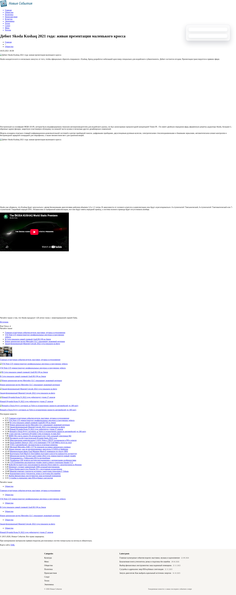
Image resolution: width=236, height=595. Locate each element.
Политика (48, 569)
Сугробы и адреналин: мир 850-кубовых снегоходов (31, 478)
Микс (46, 562)
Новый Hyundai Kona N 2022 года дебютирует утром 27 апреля (26, 401)
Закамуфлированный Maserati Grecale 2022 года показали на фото (32, 344)
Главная (8, 42)
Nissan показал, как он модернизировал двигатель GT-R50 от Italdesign (38, 449)
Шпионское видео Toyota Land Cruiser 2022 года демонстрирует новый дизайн (43, 456)
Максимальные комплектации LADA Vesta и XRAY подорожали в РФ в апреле (43, 440)
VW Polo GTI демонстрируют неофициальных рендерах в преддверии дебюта (33, 368)
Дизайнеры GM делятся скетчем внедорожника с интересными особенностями (43, 460)
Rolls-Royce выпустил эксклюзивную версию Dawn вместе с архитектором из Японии (45, 465)
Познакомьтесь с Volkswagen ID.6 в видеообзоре (30, 458)
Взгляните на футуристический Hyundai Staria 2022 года (33, 438)
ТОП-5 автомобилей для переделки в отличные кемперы (34, 445)
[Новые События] (16, 6)
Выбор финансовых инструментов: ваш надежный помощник (35, 476)
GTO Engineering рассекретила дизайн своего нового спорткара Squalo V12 (41, 462)
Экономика (49, 584)
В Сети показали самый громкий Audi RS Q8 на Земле (28, 339)
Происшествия (50, 573)
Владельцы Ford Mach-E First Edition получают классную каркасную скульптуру (43, 454)
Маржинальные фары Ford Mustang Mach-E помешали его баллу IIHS (39, 451)
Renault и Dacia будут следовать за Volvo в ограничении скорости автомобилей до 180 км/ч (38, 410)
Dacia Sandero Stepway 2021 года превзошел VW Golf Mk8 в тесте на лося (41, 442)
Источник (4, 322)
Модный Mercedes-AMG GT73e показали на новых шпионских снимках (40, 447)
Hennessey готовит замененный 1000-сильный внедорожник (34, 467)
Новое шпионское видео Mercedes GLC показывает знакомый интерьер (35, 341)
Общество (9, 47)
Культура (48, 558)
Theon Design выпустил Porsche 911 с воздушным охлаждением (35, 469)
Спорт (47, 577)
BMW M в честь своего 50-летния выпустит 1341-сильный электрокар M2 (40, 436)
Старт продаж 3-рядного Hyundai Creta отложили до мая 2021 (34, 434)
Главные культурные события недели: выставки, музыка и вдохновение (35, 333)
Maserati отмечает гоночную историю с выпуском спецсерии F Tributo (39, 471)
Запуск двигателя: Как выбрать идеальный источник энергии (145, 573)
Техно (46, 581)
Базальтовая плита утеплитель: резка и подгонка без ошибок (35, 473)
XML (12, 545)
